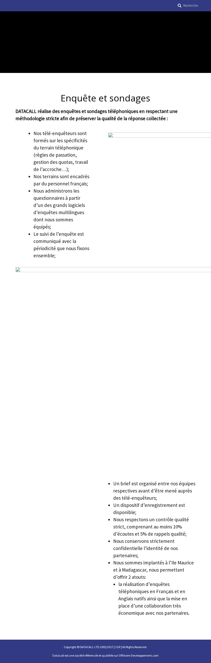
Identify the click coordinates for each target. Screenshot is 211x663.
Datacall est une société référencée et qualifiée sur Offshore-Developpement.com (105, 655)
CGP (117, 647)
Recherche (190, 5)
